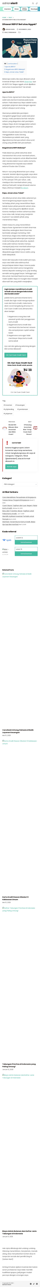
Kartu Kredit (24, 9)
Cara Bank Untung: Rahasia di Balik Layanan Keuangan (18, 731)
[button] (19, 538)
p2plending (9, 409)
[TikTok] (34, 1284)
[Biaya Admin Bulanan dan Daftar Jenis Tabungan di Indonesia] (20, 1151)
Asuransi (7, 9)
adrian (9, 3)
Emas (16, 9)
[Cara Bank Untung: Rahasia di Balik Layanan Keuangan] (20, 650)
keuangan (20, 405)
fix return (24, 188)
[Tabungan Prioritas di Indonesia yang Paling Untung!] (20, 984)
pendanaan (22, 409)
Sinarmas (28, 81)
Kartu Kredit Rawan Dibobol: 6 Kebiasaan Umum (15, 898)
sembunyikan (12, 64)
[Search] (33, 3)
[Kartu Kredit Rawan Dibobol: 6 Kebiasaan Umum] (20, 817)
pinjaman (8, 414)
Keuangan (34, 9)
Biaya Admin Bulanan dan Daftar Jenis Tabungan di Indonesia (19, 1232)
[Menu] (37, 3)
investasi (8, 405)
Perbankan (12, 32)
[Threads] (37, 1284)
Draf (6, 32)
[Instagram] (30, 1284)
